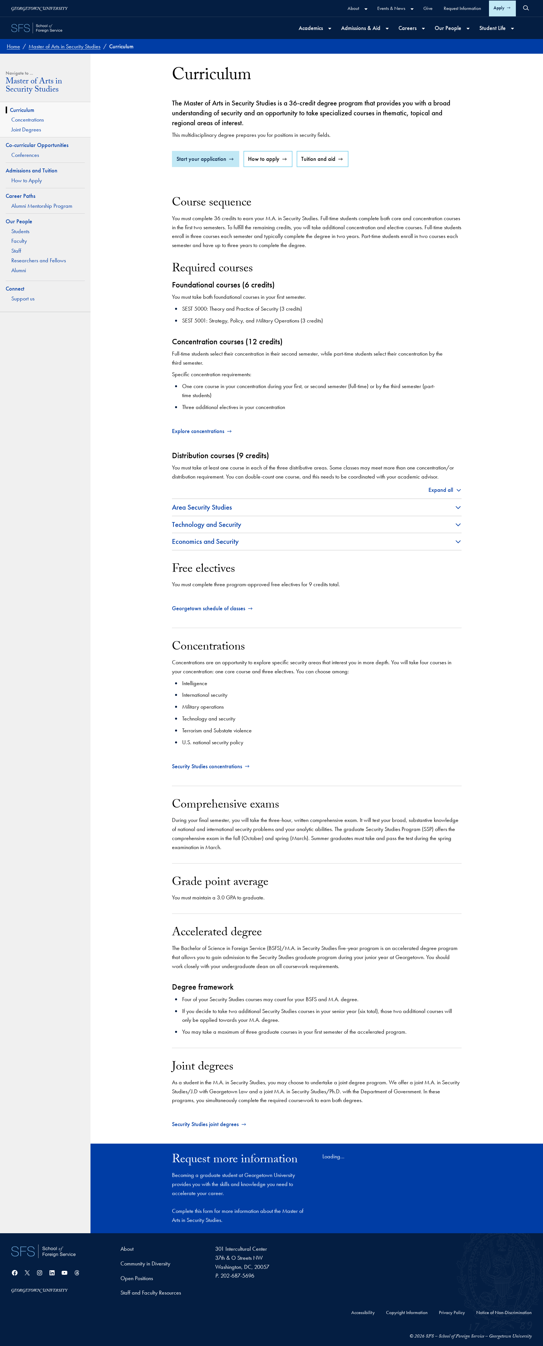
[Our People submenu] (468, 28)
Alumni (18, 270)
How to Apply (26, 180)
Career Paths (20, 195)
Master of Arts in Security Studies (34, 86)
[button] (445, 490)
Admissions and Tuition (31, 170)
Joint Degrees (26, 129)
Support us (23, 298)
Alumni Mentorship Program (41, 205)
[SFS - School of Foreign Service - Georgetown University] (36, 28)
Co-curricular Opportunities (38, 145)
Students (20, 231)
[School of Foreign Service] (43, 1251)
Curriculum (22, 110)
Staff (16, 250)
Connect (15, 288)
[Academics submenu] (329, 28)
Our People (19, 221)
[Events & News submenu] (412, 9)
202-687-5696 (237, 1275)
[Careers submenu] (423, 28)
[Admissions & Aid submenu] (387, 28)
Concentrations (27, 119)
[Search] (526, 8)
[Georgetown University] (39, 8)
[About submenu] (366, 9)
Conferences (25, 155)
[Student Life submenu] (512, 28)
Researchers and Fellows (38, 260)
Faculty (19, 240)
